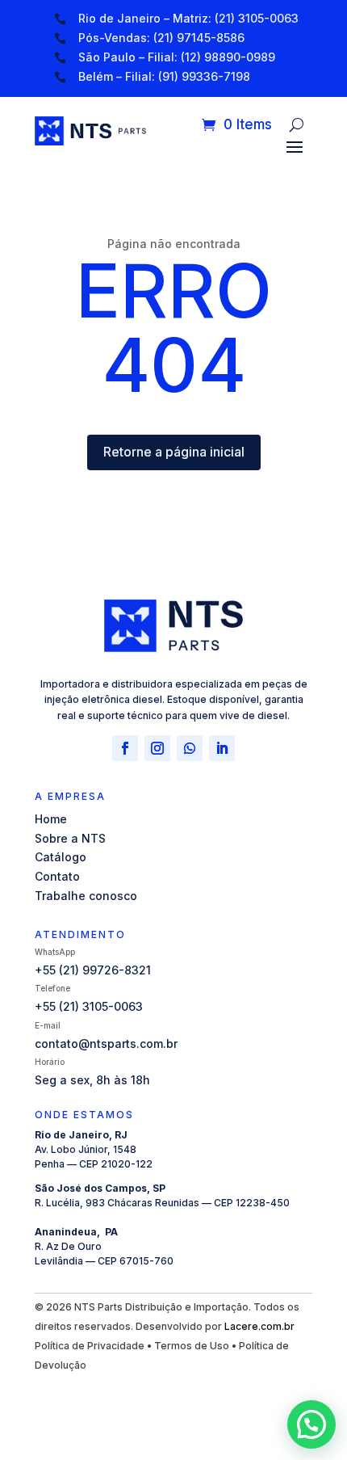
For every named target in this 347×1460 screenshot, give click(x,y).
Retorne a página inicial (174, 452)
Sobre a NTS (70, 838)
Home (51, 819)
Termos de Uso (191, 1346)
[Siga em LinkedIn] (222, 748)
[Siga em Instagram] (157, 748)
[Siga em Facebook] (125, 748)
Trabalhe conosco (86, 896)
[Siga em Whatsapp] (190, 748)
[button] (311, 1424)
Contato (57, 876)
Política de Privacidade (89, 1346)
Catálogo (60, 857)
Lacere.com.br (259, 1326)
